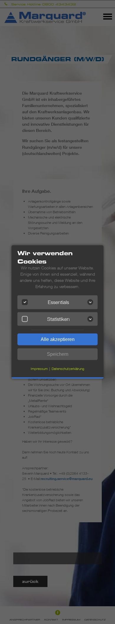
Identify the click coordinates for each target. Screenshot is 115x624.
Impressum (39, 368)
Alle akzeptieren (58, 339)
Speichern (57, 354)
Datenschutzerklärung (68, 368)
